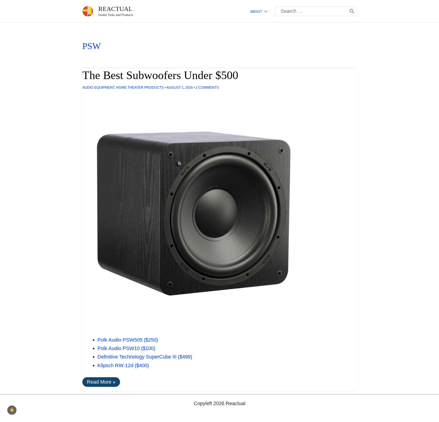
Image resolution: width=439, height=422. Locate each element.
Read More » (101, 383)
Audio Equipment (98, 87)
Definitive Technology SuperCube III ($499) (144, 357)
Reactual (115, 8)
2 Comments (207, 87)
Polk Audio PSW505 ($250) (127, 340)
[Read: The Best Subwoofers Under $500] (192, 210)
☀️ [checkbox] (11, 410)
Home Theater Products (140, 87)
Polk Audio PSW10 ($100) (126, 348)
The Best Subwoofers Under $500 (160, 75)
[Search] (352, 11)
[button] (264, 11)
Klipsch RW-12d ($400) (123, 365)
